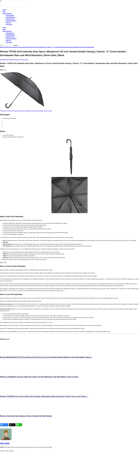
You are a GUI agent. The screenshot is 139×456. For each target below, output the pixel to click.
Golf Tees (8, 22)
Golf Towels (9, 24)
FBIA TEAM (9, 59)
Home (4, 9)
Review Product (7, 13)
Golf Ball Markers (10, 17)
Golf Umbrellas (10, 15)
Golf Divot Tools (10, 19)
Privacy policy (66, 453)
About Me (73, 453)
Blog (4, 11)
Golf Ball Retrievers (11, 20)
